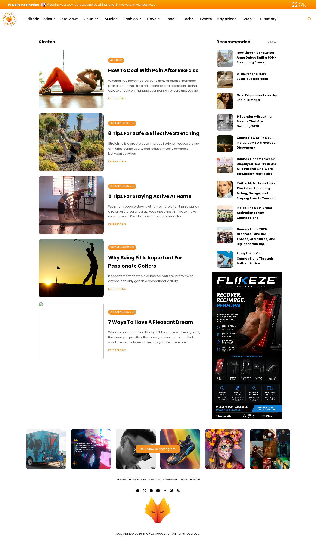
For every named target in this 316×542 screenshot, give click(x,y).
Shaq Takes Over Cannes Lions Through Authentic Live (255, 258)
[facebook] (137, 490)
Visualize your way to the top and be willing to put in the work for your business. (101, 4)
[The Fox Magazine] (9, 19)
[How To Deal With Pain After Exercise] (71, 79)
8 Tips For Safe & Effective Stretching (154, 133)
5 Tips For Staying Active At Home (149, 196)
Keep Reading (117, 98)
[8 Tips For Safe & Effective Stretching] (71, 142)
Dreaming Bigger (122, 123)
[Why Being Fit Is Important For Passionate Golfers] (71, 268)
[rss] (178, 490)
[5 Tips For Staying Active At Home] (71, 205)
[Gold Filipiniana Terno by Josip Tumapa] (225, 101)
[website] (171, 490)
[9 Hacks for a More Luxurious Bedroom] (225, 79)
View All (272, 42)
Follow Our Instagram (160, 449)
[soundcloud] (164, 490)
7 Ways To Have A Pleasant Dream (150, 322)
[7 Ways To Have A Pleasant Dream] (71, 331)
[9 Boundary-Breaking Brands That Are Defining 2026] (225, 122)
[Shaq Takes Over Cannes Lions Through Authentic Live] (225, 259)
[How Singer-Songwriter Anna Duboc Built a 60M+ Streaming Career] (225, 58)
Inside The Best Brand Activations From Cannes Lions (254, 213)
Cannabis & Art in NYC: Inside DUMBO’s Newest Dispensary (256, 143)
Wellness (116, 60)
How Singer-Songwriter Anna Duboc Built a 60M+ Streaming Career (256, 58)
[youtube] (158, 490)
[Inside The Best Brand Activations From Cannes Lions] (225, 213)
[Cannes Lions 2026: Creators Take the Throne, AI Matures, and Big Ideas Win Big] (225, 235)
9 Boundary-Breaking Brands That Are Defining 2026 (254, 121)
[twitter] (144, 490)
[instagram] (151, 490)
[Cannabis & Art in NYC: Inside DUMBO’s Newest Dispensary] (225, 143)
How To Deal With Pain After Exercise (153, 70)
